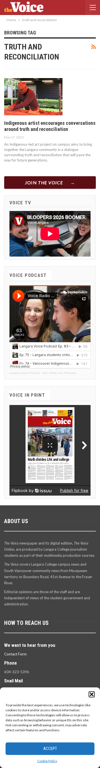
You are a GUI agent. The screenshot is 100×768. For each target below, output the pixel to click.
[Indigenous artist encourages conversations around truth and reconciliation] (33, 96)
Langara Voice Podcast (24, 372)
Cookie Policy (47, 761)
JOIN (44, 182)
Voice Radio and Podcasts (59, 372)
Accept (50, 748)
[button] (91, 694)
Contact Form (15, 654)
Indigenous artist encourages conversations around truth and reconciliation (50, 126)
